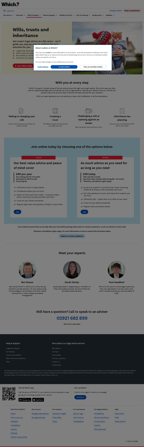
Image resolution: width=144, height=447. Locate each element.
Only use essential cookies (93, 67)
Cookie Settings (42, 67)
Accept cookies (64, 67)
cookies (48, 52)
